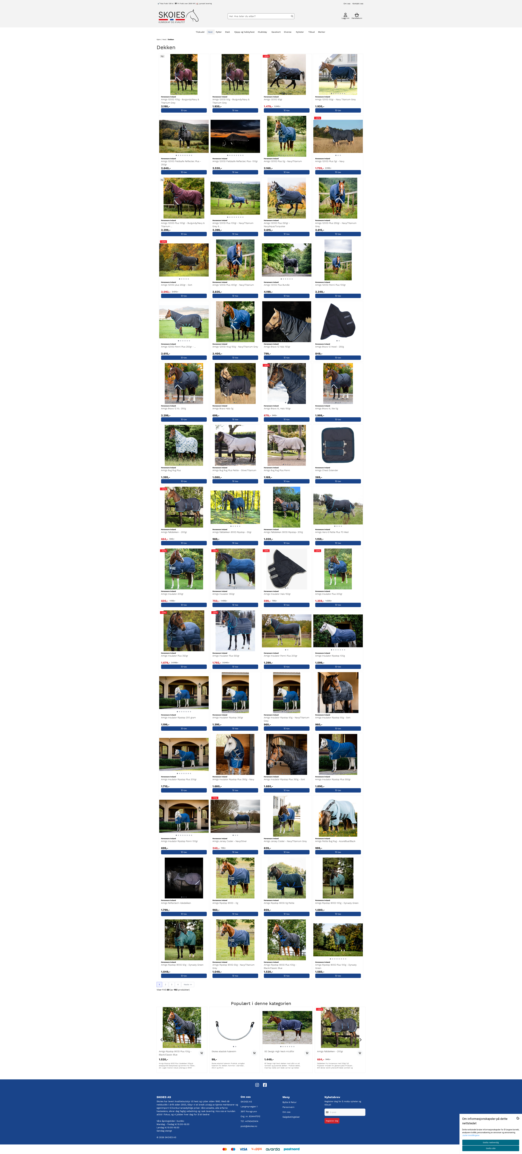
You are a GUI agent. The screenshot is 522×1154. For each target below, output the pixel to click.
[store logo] (178, 16)
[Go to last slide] (161, 1040)
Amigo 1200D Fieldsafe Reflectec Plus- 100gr (235, 161)
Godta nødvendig (491, 1142)
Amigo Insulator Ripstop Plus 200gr (179, 779)
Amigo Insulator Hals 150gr (277, 594)
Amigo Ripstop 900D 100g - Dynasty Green (337, 903)
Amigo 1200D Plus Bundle (277, 285)
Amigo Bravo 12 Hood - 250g (329, 346)
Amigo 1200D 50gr (273, 99)
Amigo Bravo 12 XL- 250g (173, 408)
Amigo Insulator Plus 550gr (225, 655)
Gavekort (276, 32)
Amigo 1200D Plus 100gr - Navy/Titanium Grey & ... (232, 225)
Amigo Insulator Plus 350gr (174, 655)
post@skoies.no (249, 1126)
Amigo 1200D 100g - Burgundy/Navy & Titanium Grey (180, 101)
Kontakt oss (357, 3)
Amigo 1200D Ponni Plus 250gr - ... (178, 346)
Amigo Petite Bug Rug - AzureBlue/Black (335, 841)
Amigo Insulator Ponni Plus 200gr (280, 655)
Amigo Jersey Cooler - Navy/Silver (229, 841)
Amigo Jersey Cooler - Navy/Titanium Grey (285, 841)
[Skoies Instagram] (257, 1085)
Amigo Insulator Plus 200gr (328, 594)
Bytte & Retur (289, 1102)
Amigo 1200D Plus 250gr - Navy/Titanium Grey (335, 225)
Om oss (347, 3)
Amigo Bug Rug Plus (171, 470)
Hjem (159, 39)
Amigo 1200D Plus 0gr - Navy (329, 161)
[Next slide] (360, 1040)
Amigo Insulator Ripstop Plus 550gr (333, 779)
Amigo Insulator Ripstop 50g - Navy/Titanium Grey (286, 719)
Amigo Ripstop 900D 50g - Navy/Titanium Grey (233, 966)
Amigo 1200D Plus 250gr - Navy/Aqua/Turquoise (277, 225)
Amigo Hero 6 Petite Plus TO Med (332, 532)
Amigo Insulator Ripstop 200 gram (178, 717)
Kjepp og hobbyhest (244, 32)
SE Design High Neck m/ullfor (279, 1051)
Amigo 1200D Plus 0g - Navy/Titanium (283, 161)
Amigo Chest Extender (326, 470)
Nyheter (300, 32)
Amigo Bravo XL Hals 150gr (277, 408)
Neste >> (188, 984)
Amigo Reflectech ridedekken (176, 903)
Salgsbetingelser (291, 1117)
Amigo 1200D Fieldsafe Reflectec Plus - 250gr (181, 163)
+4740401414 (251, 1121)
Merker (321, 32)
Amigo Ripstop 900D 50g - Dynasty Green (182, 965)
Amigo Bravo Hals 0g (222, 408)
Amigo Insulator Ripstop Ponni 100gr (179, 841)
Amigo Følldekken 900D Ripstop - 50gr (231, 532)
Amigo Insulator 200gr (172, 594)
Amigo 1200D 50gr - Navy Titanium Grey (335, 99)
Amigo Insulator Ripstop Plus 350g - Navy (233, 779)
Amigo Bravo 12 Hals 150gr (277, 346)
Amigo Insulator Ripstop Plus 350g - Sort (284, 779)
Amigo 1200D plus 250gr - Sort (176, 285)
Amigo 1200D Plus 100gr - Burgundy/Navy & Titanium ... (183, 225)
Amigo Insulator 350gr (223, 594)
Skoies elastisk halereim (224, 1051)
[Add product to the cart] (201, 1053)
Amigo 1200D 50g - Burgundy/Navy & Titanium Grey (230, 101)
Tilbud (311, 32)
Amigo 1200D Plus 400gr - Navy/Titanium (233, 285)
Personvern (288, 1107)
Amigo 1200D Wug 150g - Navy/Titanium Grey (235, 346)
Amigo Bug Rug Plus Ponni (277, 470)
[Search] (292, 16)
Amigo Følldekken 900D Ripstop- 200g (283, 532)
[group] (182, 1040)
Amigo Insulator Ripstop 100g (330, 655)
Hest (164, 39)
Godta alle (490, 1148)
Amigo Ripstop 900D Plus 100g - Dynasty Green (336, 966)
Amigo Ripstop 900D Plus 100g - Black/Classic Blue (280, 966)
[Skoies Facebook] (265, 1085)
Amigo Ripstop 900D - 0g (225, 903)
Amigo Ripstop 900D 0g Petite (279, 903)
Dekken (171, 39)
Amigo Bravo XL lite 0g (326, 408)
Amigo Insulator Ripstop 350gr (227, 717)
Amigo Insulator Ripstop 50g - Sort (332, 717)
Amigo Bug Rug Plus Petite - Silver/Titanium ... (234, 472)
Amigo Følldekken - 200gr (174, 532)
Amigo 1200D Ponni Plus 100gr (330, 285)
